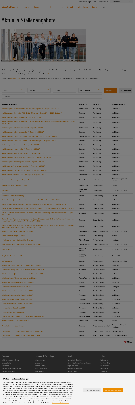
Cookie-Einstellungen (92, 390)
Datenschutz (64, 403)
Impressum (56, 403)
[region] (67, 389)
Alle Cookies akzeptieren (113, 390)
